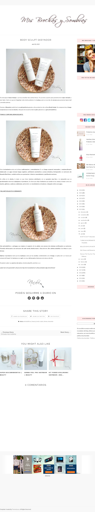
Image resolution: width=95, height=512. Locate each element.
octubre (83, 217)
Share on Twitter (39, 316)
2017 (80, 270)
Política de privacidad (83, 338)
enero (82, 264)
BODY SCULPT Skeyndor (87, 236)
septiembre (84, 220)
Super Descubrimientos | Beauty (11, 374)
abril (82, 234)
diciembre (83, 212)
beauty (34, 321)
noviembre (84, 215)
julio (82, 225)
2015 (80, 275)
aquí (39, 263)
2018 (80, 267)
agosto (83, 223)
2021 (80, 204)
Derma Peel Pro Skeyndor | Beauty (35, 374)
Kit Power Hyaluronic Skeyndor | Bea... (58, 374)
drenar (45, 321)
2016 (80, 273)
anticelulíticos (27, 321)
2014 (80, 278)
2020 (80, 206)
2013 (80, 281)
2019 (80, 209)
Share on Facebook (20, 316)
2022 (80, 201)
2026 (80, 190)
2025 (80, 193)
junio (82, 228)
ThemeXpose (16, 509)
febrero (83, 262)
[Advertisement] (47, 490)
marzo (82, 259)
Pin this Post (55, 316)
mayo (82, 231)
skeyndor (50, 321)
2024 (80, 195)
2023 (80, 198)
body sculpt (39, 321)
